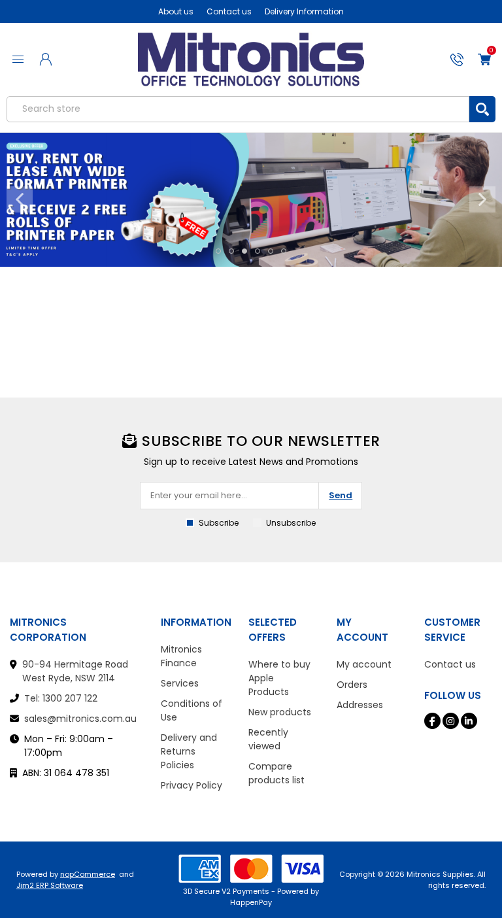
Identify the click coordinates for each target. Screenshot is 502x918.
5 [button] (270, 251)
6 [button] (283, 251)
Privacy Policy (191, 785)
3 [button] (244, 251)
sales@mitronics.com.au (80, 718)
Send (340, 495)
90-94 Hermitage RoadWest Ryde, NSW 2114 (75, 671)
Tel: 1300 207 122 (60, 698)
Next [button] (482, 199)
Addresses (360, 704)
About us (175, 11)
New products (279, 712)
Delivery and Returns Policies (189, 751)
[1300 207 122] (457, 59)
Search (482, 109)
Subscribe (219, 522)
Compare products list (276, 773)
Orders (352, 684)
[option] (251, 200)
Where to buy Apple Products (279, 678)
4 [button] (257, 251)
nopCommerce (87, 874)
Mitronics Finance (181, 656)
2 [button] (231, 251)
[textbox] (238, 109)
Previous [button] (20, 199)
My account (364, 664)
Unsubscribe (291, 522)
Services (180, 683)
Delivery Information (304, 11)
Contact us (229, 11)
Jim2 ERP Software (49, 885)
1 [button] (218, 251)
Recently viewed (268, 739)
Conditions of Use (191, 710)
